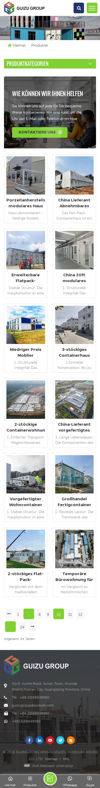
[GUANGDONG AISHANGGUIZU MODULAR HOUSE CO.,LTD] (24, 14)
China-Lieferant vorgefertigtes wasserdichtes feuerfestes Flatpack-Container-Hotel (74, 427)
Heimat (19, 45)
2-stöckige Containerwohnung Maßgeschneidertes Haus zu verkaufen (25, 427)
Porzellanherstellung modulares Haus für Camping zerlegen (25, 203)
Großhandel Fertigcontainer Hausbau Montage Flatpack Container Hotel (74, 502)
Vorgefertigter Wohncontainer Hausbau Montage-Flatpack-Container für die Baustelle (25, 502)
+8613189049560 (26, 721)
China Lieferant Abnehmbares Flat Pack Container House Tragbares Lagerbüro (74, 203)
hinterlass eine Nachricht (50, 778)
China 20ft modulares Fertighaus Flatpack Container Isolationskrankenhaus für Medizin (74, 278)
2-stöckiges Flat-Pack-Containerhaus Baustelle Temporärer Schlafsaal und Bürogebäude (25, 577)
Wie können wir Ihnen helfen (47, 93)
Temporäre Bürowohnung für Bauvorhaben (74, 577)
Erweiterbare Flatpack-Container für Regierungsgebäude (25, 278)
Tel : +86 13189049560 (30, 697)
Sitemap (51, 759)
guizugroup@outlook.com (33, 705)
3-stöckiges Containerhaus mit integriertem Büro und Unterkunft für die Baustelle (74, 352)
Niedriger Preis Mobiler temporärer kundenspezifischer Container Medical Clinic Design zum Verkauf (25, 352)
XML (66, 759)
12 (80, 614)
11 (70, 614)
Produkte (39, 45)
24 (22, 627)
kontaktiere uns (37, 132)
